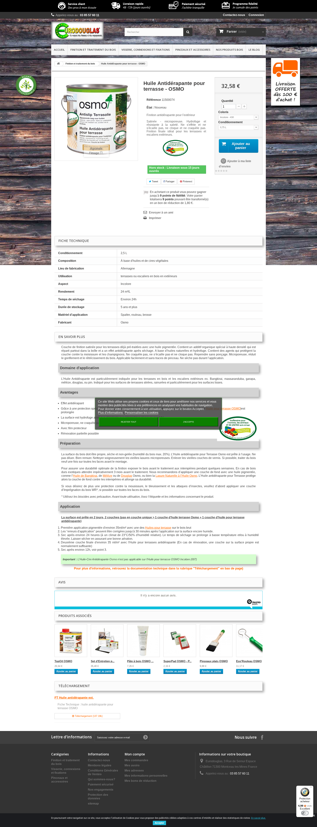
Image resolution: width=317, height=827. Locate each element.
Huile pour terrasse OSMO (223, 408)
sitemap (93, 803)
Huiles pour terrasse (158, 527)
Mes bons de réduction (140, 780)
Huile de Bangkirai (85, 475)
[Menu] (311, 788)
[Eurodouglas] (85, 30)
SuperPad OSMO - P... (177, 661)
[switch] (305, 813)
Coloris (223, 112)
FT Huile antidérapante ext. (74, 697)
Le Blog (254, 49)
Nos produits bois (229, 49)
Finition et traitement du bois (93, 49)
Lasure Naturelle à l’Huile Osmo (176, 475)
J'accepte (188, 422)
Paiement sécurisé (101, 784)
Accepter (159, 823)
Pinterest (187, 181)
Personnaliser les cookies (141, 412)
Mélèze (107, 475)
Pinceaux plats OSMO (214, 661)
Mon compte (135, 754)
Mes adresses (134, 770)
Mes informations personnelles (146, 775)
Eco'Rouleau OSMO (249, 661)
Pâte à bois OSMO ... (140, 661)
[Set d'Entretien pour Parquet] (107, 640)
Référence (154, 99)
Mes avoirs (132, 765)
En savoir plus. (258, 818)
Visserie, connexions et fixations (145, 49)
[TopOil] (70, 640)
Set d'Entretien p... (102, 661)
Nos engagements (100, 789)
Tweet (154, 181)
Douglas (126, 475)
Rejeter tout (128, 422)
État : (150, 107)
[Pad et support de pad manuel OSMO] (179, 640)
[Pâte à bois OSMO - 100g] (143, 640)
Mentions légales (99, 765)
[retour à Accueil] (58, 63)
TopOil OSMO (63, 661)
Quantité (227, 100)
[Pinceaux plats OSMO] (216, 640)
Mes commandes (136, 760)
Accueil (59, 49)
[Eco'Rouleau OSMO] (252, 640)
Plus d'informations (110, 412)
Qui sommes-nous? (101, 779)
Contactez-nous (234, 15)
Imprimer (155, 218)
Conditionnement (230, 122)
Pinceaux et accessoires (192, 49)
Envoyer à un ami (161, 212)
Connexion (256, 15)
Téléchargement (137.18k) (88, 716)
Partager (169, 181)
